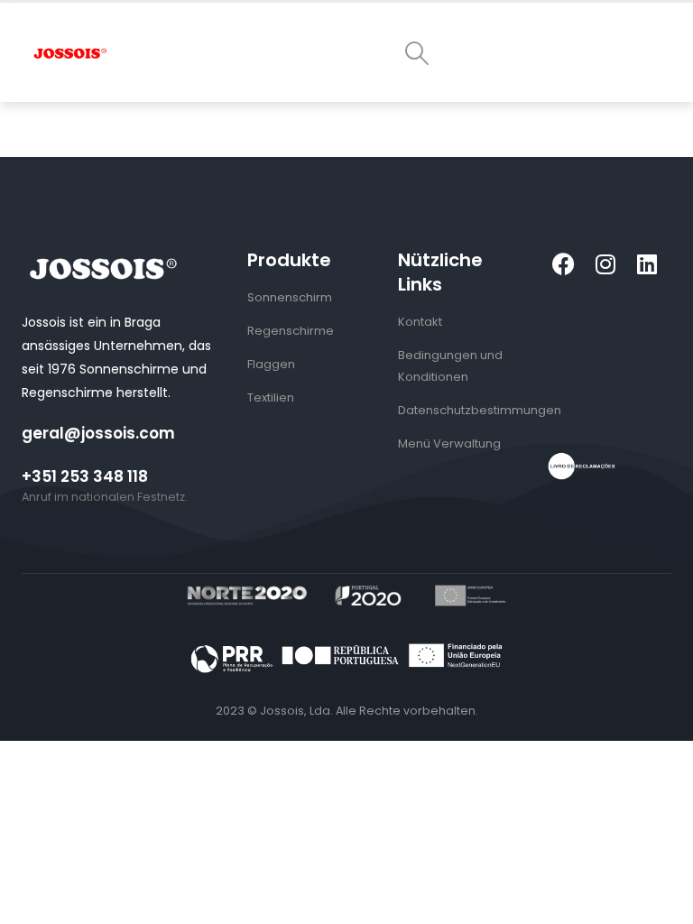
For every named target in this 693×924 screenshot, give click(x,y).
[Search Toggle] (416, 53)
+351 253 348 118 (85, 476)
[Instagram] (605, 264)
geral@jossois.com (98, 433)
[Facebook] (563, 264)
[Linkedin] (646, 264)
